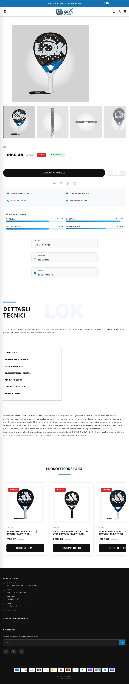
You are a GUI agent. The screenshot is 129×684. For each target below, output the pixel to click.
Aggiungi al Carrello (54, 173)
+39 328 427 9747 (13, 599)
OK (122, 642)
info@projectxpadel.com (16, 606)
